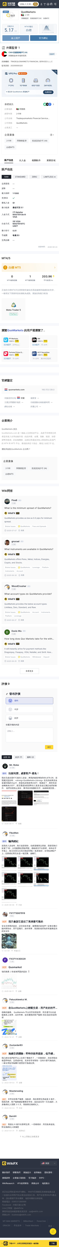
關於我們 (6, 1172)
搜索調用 (6, 1178)
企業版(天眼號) (19, 1178)
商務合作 (35, 1183)
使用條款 (38, 1172)
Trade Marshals (32, 1225)
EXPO (41, 1178)
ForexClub (41, 1221)
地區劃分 (46, 1183)
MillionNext (28, 1221)
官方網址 (43, 38)
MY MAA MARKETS (11, 1221)
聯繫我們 (16, 1172)
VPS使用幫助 (23, 1183)
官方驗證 (32, 1178)
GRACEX (6, 1225)
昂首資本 (18, 1225)
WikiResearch (8, 1183)
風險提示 (27, 1172)
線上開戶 (15, 38)
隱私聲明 (48, 1172)
